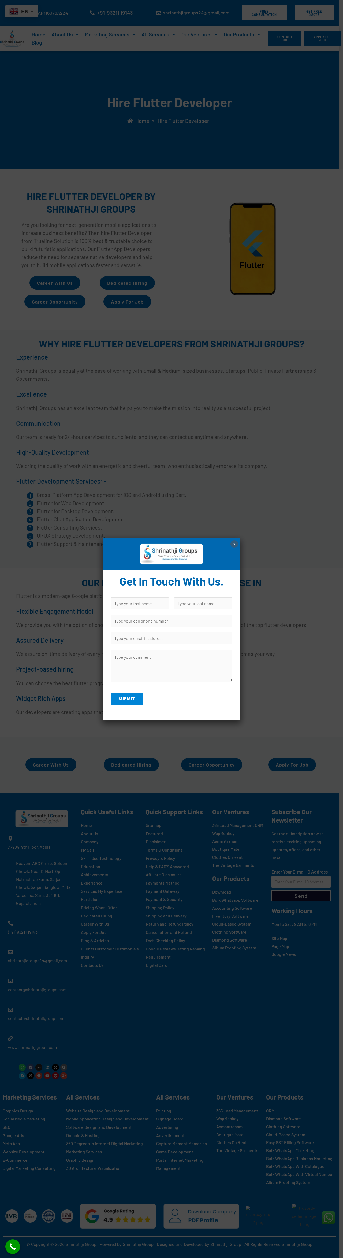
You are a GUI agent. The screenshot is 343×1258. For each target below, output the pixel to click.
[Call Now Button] (12, 1246)
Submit (126, 698)
